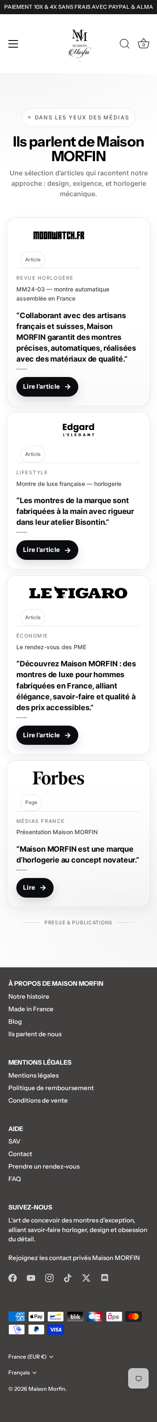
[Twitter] (86, 1277)
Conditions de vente (38, 1100)
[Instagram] (49, 1277)
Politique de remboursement (51, 1088)
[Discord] (104, 1277)
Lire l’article (47, 386)
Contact (20, 1154)
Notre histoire (28, 996)
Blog (15, 1021)
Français (19, 1372)
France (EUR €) (27, 1357)
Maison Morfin (46, 1389)
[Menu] (13, 44)
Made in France (31, 1009)
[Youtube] (31, 1277)
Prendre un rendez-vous (44, 1166)
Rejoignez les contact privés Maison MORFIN (74, 1258)
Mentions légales (33, 1075)
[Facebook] (12, 1277)
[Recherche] (125, 45)
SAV (14, 1141)
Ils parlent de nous (35, 1034)
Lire (35, 887)
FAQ (14, 1179)
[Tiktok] (68, 1277)
